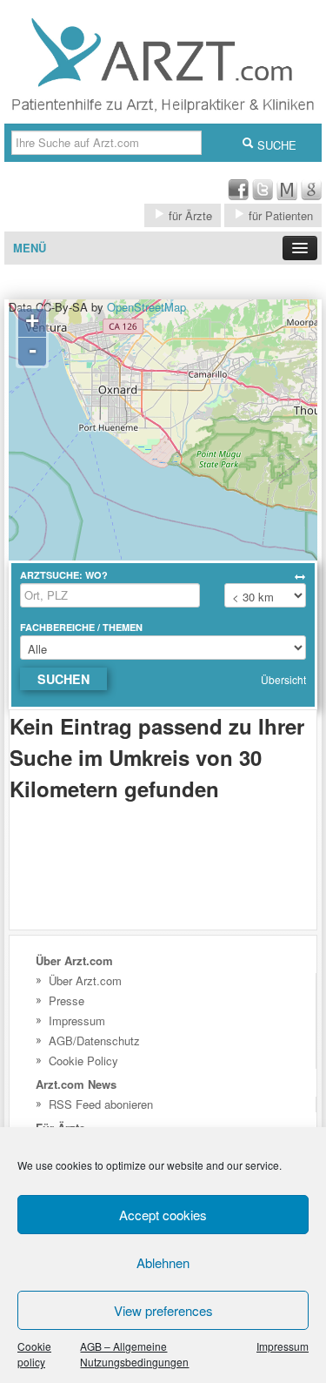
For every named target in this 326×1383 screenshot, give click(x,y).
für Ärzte (188, 215)
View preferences (163, 1310)
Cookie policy (34, 1354)
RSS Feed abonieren (101, 1104)
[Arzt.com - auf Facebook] (238, 195)
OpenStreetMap (146, 307)
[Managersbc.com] (286, 195)
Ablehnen (163, 1262)
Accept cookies (163, 1214)
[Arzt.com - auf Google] (311, 195)
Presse (66, 1000)
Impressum (282, 1346)
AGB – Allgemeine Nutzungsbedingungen (134, 1354)
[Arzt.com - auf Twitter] (262, 195)
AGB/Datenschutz (94, 1040)
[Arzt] (163, 115)
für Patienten (279, 215)
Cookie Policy (83, 1060)
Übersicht (283, 679)
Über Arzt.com (85, 980)
